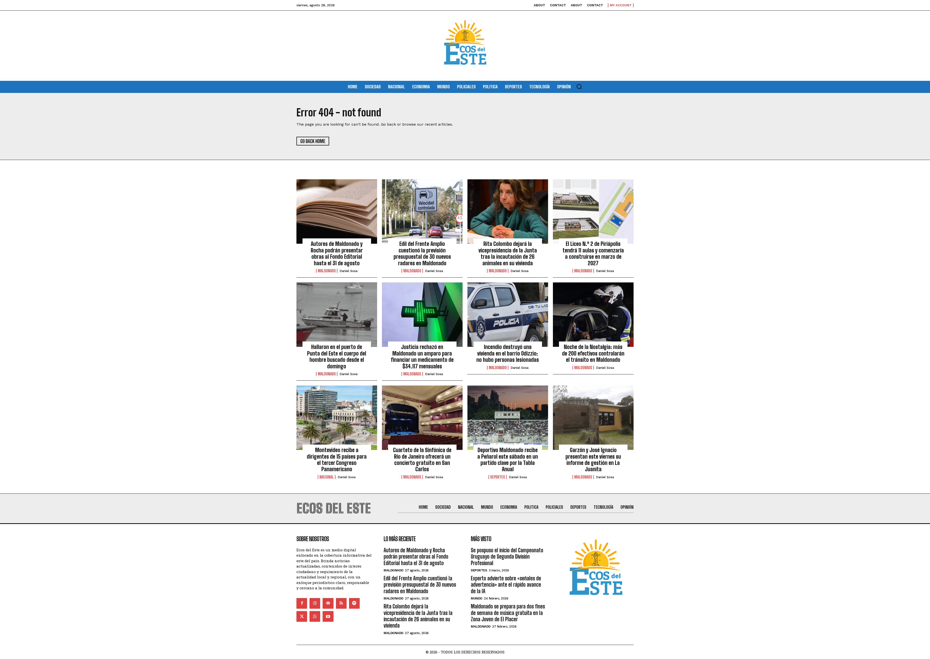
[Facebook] (301, 603)
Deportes (497, 477)
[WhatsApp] (315, 616)
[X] (301, 616)
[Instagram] (315, 603)
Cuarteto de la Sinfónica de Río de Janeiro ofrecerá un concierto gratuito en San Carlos (422, 459)
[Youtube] (328, 616)
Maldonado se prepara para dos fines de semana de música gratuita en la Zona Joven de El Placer (508, 612)
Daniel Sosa (348, 271)
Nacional (326, 477)
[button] (579, 86)
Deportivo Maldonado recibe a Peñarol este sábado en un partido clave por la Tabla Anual (507, 459)
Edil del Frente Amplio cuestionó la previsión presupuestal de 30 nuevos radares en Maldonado (422, 253)
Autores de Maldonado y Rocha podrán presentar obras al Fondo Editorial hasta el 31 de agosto (337, 253)
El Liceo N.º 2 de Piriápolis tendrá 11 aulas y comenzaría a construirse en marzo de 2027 (593, 253)
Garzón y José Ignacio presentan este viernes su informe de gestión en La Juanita (593, 459)
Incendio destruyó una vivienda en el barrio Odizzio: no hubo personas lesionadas (507, 353)
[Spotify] (354, 603)
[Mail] (328, 603)
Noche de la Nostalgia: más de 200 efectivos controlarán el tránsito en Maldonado (593, 353)
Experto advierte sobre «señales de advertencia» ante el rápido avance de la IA (506, 584)
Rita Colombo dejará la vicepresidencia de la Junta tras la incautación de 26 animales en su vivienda (508, 253)
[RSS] (341, 603)
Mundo (476, 598)
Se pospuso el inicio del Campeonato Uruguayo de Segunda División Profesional (507, 556)
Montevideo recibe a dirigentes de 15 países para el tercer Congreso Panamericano (337, 459)
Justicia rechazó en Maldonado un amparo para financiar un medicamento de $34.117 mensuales (422, 356)
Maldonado (327, 271)
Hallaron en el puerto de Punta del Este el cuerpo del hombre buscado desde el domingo (336, 356)
